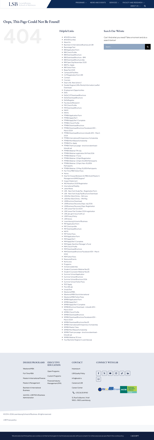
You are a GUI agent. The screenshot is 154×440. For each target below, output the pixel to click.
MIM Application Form (72, 236)
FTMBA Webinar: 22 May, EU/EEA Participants (80, 168)
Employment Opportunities (74, 90)
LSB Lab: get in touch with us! (74, 214)
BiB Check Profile (70, 52)
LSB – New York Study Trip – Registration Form (80, 191)
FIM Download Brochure (73, 108)
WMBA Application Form (73, 299)
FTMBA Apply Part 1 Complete (74, 120)
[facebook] (98, 373)
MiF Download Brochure (73, 229)
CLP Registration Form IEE (73, 75)
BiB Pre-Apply (69, 65)
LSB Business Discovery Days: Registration (79, 206)
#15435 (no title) (70, 37)
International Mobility (71, 186)
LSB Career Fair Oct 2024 (73, 209)
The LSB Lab (68, 287)
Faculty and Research (72, 103)
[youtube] (110, 373)
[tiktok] (122, 373)
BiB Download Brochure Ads (74, 60)
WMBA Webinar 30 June (72, 337)
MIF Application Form (71, 224)
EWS (66, 93)
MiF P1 (66, 231)
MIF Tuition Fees (70, 234)
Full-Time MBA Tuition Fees (73, 171)
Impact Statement (70, 181)
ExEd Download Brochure (73, 98)
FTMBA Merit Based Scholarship (75, 141)
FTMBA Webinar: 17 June (72, 156)
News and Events (70, 259)
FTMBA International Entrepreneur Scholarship (81, 138)
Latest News (68, 188)
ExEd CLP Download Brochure (75, 95)
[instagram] (116, 373)
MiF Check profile (70, 226)
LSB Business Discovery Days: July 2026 (78, 204)
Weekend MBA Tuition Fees (74, 297)
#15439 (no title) (70, 40)
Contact (67, 77)
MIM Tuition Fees (70, 257)
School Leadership (71, 267)
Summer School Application (74, 274)
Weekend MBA (69, 292)
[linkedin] (127, 373)
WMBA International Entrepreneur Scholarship (81, 325)
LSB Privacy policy (9, 420)
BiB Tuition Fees (69, 67)
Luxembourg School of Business (75, 221)
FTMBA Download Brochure (74, 125)
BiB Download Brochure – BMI (75, 57)
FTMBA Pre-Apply (70, 143)
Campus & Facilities (71, 72)
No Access (68, 262)
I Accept (135, 436)
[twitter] (104, 373)
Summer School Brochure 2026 (75, 279)
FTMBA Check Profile (71, 123)
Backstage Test (69, 47)
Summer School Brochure (73, 277)
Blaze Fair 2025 (69, 70)
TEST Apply (68, 284)
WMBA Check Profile (71, 312)
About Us (67, 42)
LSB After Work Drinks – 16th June (76, 196)
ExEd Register (69, 100)
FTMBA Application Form (73, 115)
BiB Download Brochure (73, 55)
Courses (67, 80)
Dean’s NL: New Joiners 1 (73, 83)
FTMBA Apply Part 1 (70, 118)
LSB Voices (68, 219)
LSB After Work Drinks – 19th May (75, 199)
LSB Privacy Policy (70, 216)
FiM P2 (66, 113)
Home (66, 173)
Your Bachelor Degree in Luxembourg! (78, 340)
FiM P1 (66, 110)
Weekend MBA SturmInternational (76, 294)
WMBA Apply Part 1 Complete (74, 304)
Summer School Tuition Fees (74, 282)
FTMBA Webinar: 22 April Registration (77, 158)
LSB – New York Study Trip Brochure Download (81, 194)
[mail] (98, 379)
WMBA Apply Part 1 (70, 302)
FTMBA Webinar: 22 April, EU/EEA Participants (80, 161)
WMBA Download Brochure (74, 315)
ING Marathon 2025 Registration (76, 183)
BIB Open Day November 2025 (75, 62)
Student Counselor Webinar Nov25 (76, 269)
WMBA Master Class (71, 327)
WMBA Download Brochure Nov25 (76, 322)
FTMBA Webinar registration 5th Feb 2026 (79, 153)
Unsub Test (68, 289)
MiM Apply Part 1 (69, 239)
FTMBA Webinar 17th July (72, 151)
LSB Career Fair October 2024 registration (79, 211)
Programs (67, 264)
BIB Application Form (71, 50)
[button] (145, 5)
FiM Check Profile (70, 105)
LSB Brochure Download (73, 201)
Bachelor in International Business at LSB (78, 45)
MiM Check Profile (70, 246)
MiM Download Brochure (73, 249)
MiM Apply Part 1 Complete (73, 241)
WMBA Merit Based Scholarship (75, 330)
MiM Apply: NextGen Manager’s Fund (77, 244)
